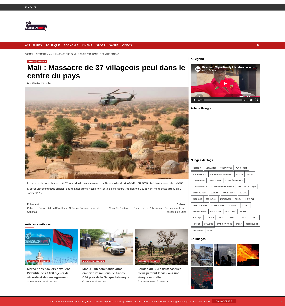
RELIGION (210, 218)
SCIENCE (231, 218)
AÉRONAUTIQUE (199, 174)
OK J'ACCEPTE (224, 301)
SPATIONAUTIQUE (224, 224)
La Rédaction (35, 83)
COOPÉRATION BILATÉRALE (223, 187)
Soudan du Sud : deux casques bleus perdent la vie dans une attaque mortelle (159, 273)
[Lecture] (194, 99)
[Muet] (251, 99)
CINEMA (87, 45)
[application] (225, 83)
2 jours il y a (53, 281)
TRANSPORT (198, 230)
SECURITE (42, 61)
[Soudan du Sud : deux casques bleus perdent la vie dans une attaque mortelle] (161, 247)
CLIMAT (250, 174)
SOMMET (196, 224)
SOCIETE (254, 218)
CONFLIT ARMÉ (215, 180)
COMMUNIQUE (199, 180)
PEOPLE (243, 211)
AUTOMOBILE (241, 168)
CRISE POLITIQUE (199, 193)
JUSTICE (245, 205)
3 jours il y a (102, 281)
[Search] (258, 45)
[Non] (281, 301)
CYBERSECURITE (229, 193)
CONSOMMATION (200, 187)
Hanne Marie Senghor (37, 281)
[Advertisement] (225, 134)
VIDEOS (127, 45)
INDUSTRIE (250, 199)
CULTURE (214, 193)
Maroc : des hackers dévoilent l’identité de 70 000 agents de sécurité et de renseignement (48, 273)
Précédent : (63, 208)
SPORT (100, 45)
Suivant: (147, 208)
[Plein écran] (256, 99)
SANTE (113, 45)
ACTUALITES (33, 45)
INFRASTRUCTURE (200, 205)
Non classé (230, 211)
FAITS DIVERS (225, 199)
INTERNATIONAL (218, 205)
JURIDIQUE (233, 205)
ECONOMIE (71, 45)
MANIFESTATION (199, 211)
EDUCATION (211, 199)
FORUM (238, 199)
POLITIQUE (53, 45)
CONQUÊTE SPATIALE (234, 180)
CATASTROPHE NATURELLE (221, 174)
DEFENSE (32, 61)
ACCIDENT (197, 168)
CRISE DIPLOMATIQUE (247, 187)
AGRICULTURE (226, 168)
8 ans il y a (47, 83)
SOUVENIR (208, 224)
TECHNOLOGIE (252, 224)
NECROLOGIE (215, 211)
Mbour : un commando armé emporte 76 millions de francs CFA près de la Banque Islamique (105, 273)
